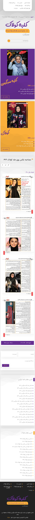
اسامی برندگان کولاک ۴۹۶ (27, 142)
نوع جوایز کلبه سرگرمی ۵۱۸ (27, 94)
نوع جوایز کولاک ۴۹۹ (27, 459)
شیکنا (8, 517)
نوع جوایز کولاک (19, 6)
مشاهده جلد (5, 97)
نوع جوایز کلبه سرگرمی (25, 8)
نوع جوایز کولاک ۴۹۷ (27, 475)
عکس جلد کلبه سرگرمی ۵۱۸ (26, 89)
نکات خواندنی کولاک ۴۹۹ (26, 454)
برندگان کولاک (12, 3)
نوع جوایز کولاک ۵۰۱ (28, 144)
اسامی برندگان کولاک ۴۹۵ (26, 457)
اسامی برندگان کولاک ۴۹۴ (26, 465)
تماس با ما (19, 3)
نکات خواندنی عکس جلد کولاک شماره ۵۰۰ (22, 446)
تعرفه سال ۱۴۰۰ (30, 172)
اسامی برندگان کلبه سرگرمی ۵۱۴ (25, 91)
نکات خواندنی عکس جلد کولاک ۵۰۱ (25, 146)
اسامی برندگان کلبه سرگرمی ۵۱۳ (24, 396)
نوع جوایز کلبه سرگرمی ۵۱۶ (26, 406)
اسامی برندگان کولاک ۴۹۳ (26, 473)
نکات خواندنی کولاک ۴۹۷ (26, 470)
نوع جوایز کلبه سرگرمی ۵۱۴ (25, 422)
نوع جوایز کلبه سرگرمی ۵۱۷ (25, 398)
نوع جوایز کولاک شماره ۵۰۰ (25, 452)
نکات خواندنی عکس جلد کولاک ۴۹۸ (23, 462)
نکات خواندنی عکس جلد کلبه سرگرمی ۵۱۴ (22, 417)
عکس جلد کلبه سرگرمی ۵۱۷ (25, 393)
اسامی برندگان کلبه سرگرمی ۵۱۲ (24, 404)
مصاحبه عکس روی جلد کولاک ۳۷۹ (17, 159)
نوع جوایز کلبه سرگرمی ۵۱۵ (25, 414)
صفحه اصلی (27, 3)
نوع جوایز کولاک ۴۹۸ (27, 467)
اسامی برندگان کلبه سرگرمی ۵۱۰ (24, 419)
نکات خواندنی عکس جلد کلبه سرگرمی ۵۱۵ (22, 409)
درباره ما (16, 8)
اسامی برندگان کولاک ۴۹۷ (26, 449)
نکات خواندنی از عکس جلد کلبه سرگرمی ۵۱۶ (21, 401)
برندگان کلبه (27, 6)
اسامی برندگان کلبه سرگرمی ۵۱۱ (24, 411)
